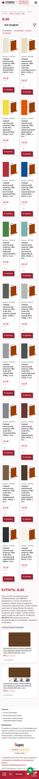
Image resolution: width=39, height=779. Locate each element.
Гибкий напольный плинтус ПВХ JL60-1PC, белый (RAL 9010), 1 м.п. (27, 553)
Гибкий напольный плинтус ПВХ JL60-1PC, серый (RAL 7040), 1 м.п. (9, 370)
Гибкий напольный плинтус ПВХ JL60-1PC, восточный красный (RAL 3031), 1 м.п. (9, 189)
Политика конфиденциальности (14, 765)
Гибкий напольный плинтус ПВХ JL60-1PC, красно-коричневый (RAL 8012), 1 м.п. (27, 432)
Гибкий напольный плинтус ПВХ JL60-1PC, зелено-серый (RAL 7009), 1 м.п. (9, 311)
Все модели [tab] (11, 25)
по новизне (6, 33)
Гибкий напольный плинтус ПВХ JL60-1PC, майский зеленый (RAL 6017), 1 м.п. (9, 249)
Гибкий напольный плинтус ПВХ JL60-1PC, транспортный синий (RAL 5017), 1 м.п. (28, 189)
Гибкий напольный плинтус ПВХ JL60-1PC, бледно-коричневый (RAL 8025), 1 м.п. (9, 494)
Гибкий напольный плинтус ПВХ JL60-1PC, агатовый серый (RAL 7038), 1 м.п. (27, 311)
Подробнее (8, 660)
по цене (28, 30)
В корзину (8, 90)
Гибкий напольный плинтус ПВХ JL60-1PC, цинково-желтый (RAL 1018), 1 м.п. (9, 127)
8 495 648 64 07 (24, 2)
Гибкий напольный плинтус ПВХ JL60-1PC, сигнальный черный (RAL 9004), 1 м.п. (9, 554)
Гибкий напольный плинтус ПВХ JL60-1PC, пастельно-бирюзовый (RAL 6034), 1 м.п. (27, 250)
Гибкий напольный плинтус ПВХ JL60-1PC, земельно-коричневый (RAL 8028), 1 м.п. (27, 494)
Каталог (19, 774)
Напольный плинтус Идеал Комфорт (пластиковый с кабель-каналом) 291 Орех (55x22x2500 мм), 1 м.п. (17, 686)
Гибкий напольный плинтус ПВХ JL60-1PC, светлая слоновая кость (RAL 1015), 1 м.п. (28, 66)
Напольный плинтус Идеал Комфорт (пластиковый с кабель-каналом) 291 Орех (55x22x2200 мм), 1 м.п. (17, 650)
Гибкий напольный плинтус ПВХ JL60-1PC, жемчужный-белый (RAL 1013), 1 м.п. (9, 65)
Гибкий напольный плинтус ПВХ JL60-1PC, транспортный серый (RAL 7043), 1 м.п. (28, 371)
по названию (19, 30)
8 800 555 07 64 (24, 1)
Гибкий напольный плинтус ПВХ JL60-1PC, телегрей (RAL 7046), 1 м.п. (9, 429)
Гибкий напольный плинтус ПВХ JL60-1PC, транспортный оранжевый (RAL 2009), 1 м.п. (28, 128)
